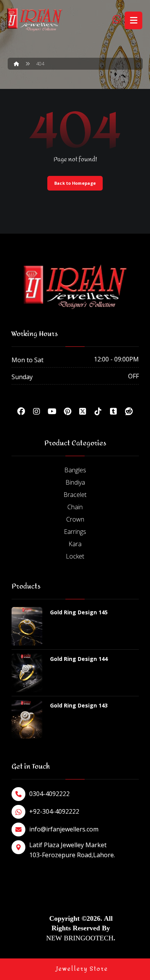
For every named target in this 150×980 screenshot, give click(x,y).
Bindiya (75, 482)
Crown (75, 519)
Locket (75, 556)
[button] (21, 411)
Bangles (75, 470)
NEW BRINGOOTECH (79, 938)
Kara (75, 544)
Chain (75, 507)
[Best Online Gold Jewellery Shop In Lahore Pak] (34, 20)
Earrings (75, 531)
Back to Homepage (75, 183)
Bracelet (75, 494)
